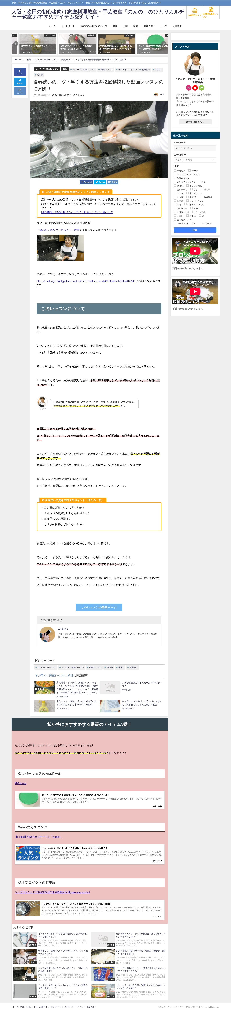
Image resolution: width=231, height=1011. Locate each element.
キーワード (180, 142)
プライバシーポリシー (75, 1007)
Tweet (20, 83)
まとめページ (57, 1007)
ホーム (52, 26)
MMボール (20, 783)
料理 (115, 26)
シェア (19, 74)
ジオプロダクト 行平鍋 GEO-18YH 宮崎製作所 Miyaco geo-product (52, 892)
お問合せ (177, 26)
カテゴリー (180, 154)
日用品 (164, 26)
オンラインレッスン (127, 70)
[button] (15, 43)
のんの (162, 95)
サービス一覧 (68, 26)
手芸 (125, 26)
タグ (176, 166)
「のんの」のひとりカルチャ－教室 (58, 229)
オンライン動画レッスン (47, 69)
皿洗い (158, 70)
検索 (195, 230)
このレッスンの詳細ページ (99, 607)
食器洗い (146, 70)
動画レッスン (107, 70)
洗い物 (40, 75)
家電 (135, 26)
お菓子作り (149, 26)
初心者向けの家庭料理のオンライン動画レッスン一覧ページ (77, 212)
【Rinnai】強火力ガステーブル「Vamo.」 (38, 836)
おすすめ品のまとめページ (94, 26)
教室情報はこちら (195, 122)
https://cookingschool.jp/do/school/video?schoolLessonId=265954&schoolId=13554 (85, 281)
